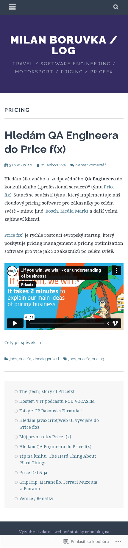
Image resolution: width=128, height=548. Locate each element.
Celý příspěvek (22, 342)
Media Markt (74, 211)
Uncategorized (46, 359)
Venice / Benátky (36, 498)
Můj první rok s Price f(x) (45, 436)
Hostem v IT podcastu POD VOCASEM (57, 401)
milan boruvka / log (64, 45)
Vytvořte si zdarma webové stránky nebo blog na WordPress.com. (64, 534)
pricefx (25, 359)
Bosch (52, 211)
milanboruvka (53, 165)
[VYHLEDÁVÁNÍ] (116, 7)
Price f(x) (14, 235)
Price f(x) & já (33, 472)
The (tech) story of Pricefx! (46, 391)
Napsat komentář (90, 165)
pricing (98, 359)
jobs (13, 359)
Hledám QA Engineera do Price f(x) (55, 446)
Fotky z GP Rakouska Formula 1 (51, 411)
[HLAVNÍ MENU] (12, 7)
